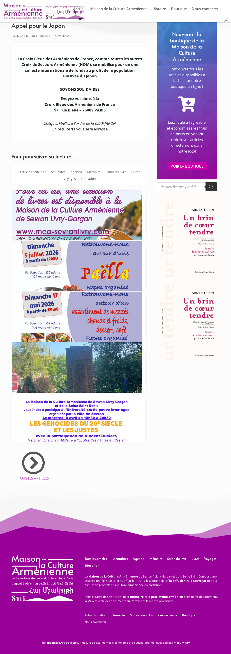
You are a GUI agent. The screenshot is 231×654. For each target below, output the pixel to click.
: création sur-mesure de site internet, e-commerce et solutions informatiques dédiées (107, 643)
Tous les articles (33, 477)
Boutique (179, 9)
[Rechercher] (211, 186)
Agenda (76, 172)
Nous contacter (205, 9)
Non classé (63, 36)
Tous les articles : (33, 172)
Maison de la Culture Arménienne (119, 9)
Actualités (58, 172)
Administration (95, 615)
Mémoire (94, 172)
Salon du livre (116, 172)
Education (88, 179)
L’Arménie (118, 615)
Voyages (70, 179)
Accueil (79, 9)
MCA (20, 36)
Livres (135, 172)
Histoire (159, 9)
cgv (187, 643)
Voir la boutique (187, 166)
